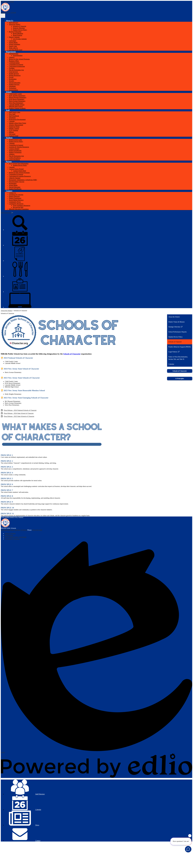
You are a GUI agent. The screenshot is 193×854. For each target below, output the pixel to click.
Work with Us (13, 48)
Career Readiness (14, 159)
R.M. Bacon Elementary (16, 99)
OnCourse (12, 134)
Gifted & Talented (14, 178)
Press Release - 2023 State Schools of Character (19, 416)
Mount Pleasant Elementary (17, 97)
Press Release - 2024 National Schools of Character (20, 410)
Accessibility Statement (12, 539)
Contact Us (12, 193)
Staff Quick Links (14, 112)
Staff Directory (13, 22)
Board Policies (17, 35)
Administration (13, 54)
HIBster (11, 132)
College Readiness (15, 158)
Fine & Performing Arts (16, 70)
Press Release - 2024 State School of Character (19, 413)
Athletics (11, 57)
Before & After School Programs (19, 59)
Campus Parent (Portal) (16, 169)
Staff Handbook (14, 116)
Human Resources (15, 75)
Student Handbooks (15, 150)
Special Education (14, 82)
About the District (14, 24)
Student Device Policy (20, 30)
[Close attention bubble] (189, 835)
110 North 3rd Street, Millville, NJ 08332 (14, 530)
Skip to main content (7, 2)
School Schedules (14, 44)
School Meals (13, 42)
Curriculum (12, 41)
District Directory (14, 196)
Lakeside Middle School (16, 105)
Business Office (14, 61)
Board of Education (15, 31)
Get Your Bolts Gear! (15, 50)
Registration (12, 79)
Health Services (14, 73)
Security (11, 81)
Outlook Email (13, 136)
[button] (9, 21)
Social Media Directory (16, 200)
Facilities (11, 68)
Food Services (13, 72)
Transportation (13, 90)
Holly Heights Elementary (17, 95)
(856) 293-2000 (37, 530)
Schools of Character (19, 26)
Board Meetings (18, 33)
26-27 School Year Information (18, 163)
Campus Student (14, 149)
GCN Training (13, 130)
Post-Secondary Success (16, 181)
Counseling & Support (16, 64)
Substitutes (12, 86)
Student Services (14, 84)
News (37, 825)
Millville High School (16, 106)
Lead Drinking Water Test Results (15, 537)
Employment (9, 535)
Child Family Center (15, 94)
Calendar (12, 121)
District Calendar (14, 37)
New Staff (12, 114)
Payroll (11, 77)
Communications (14, 63)
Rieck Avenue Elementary (17, 101)
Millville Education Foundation (19, 209)
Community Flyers (15, 202)
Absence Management (16, 125)
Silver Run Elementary (16, 103)
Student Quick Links (15, 140)
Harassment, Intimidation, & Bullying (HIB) (23, 180)
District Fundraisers (15, 198)
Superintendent (17, 55)
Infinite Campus (14, 128)
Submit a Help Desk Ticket (17, 123)
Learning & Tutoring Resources (19, 147)
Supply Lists (13, 46)
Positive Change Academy (17, 108)
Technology (12, 88)
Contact (37, 840)
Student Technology (15, 152)
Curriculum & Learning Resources (20, 176)
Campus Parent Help (19, 171)
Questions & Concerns (16, 194)
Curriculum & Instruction (17, 66)
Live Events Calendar (20, 39)
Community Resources (16, 204)
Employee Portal (14, 127)
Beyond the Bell (18, 207)
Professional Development (17, 119)
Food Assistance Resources (21, 205)
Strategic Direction (19, 28)
